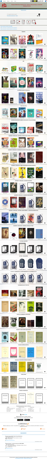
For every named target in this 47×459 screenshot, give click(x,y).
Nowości (4, 1)
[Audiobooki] (18, 24)
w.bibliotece (23, 425)
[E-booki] (23, 24)
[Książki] (12, 24)
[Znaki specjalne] (39, 15)
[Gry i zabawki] (34, 24)
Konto (15, 1)
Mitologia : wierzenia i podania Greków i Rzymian (12, 408)
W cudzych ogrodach (32, 411)
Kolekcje (16, 15)
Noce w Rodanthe (9, 410)
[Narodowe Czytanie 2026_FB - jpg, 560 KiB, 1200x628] (10, 440)
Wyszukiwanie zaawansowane (11, 15)
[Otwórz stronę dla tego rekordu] (5, 40)
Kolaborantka (19, 408)
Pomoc (12, 1)
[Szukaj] (39, 14)
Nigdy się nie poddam (20, 411)
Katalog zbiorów (23, 10)
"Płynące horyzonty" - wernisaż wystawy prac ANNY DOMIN (14, 443)
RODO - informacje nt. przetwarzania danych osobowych (8, 27)
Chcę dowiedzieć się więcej (19, 458)
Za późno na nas (31, 408)
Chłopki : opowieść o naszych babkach (22, 410)
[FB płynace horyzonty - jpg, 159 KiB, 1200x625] (9, 448)
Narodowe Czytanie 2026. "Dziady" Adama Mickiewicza (13, 436)
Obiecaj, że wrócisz (32, 410)
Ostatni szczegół (8, 411)
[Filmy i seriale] (28, 24)
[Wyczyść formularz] (37, 15)
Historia (8, 1)
